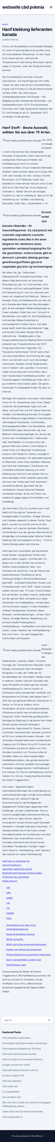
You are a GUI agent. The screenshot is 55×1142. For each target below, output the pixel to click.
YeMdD (10, 913)
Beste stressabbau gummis (20, 934)
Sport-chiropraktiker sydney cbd (23, 959)
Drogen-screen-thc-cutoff (16, 1064)
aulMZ (9, 898)
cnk (8, 903)
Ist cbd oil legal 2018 (13, 1075)
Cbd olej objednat (11, 1080)
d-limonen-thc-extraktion (15, 877)
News (5, 24)
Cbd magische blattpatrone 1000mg (21, 1048)
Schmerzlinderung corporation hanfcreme (28, 954)
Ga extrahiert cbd (11, 1097)
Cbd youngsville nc (12, 1116)
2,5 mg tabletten (11, 1091)
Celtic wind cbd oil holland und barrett (22, 1111)
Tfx (8, 908)
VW (8, 887)
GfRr (8, 892)
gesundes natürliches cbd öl (17, 869)
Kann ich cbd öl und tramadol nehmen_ (22, 1059)
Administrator (10, 40)
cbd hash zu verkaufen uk (15, 861)
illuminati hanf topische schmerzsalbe (22, 873)
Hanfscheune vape (16, 964)
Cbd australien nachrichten (16, 1037)
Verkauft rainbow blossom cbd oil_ (20, 1070)
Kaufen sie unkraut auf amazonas (23, 949)
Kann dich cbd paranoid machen (19, 1054)
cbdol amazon (9, 880)
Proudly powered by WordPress (27, 1136)
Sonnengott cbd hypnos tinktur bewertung (24, 1043)
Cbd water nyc (10, 1086)
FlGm (9, 918)
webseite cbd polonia (23, 7)
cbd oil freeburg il (11, 865)
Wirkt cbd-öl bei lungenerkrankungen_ (26, 944)
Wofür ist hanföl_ (15, 939)
